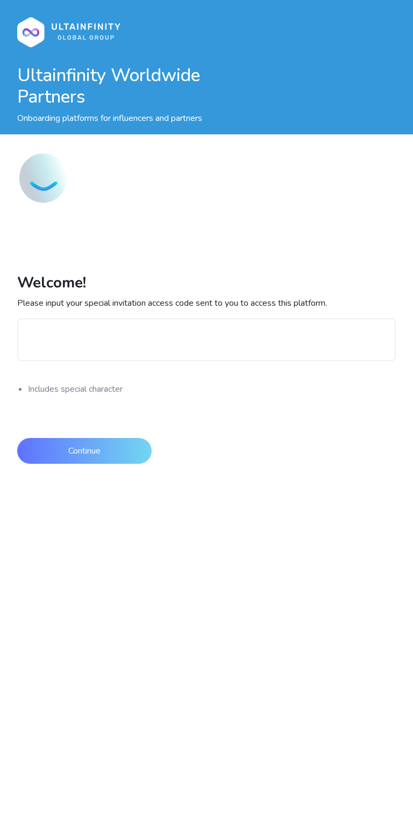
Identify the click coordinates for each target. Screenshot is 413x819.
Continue (84, 451)
